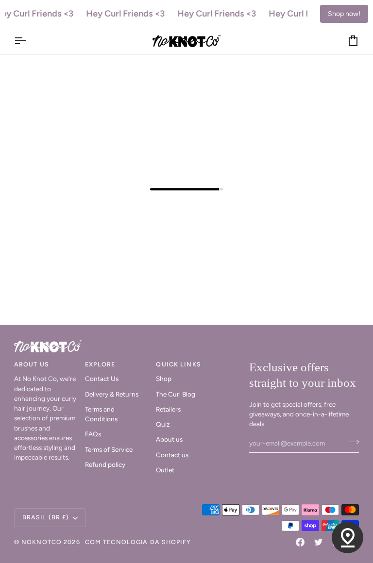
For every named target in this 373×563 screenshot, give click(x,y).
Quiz (163, 424)
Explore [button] (100, 364)
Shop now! (344, 14)
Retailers (168, 409)
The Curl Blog (175, 394)
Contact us (172, 455)
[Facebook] (300, 542)
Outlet (165, 470)
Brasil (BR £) (45, 517)
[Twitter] (318, 542)
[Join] (351, 442)
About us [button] (31, 364)
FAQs (93, 434)
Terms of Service (109, 449)
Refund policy (105, 464)
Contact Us (102, 378)
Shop (163, 378)
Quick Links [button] (178, 364)
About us (169, 439)
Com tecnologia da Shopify (138, 542)
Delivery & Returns (111, 394)
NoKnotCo (41, 542)
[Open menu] (28, 41)
